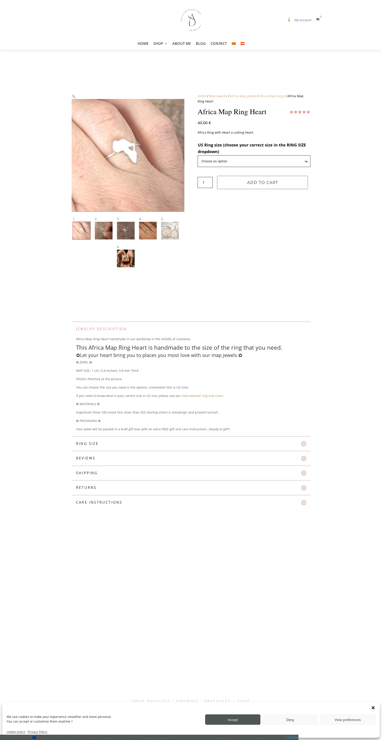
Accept (233, 719)
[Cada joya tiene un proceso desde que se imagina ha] (248, 659)
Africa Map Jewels (243, 96)
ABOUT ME (181, 44)
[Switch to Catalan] (234, 45)
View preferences (348, 719)
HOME (143, 44)
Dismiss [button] (292, 737)
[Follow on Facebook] (181, 692)
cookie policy (16, 732)
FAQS (244, 700)
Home (202, 96)
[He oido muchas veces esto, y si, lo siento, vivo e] (325, 659)
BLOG (201, 44)
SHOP (158, 44)
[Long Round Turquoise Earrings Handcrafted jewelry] (57, 659)
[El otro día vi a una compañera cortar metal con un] (210, 659)
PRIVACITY (217, 700)
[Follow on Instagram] (191, 692)
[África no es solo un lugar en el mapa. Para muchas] (286, 659)
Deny (290, 719)
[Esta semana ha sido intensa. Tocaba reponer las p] (19, 659)
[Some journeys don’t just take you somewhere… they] (172, 659)
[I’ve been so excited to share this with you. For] (134, 659)
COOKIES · (189, 700)
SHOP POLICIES (151, 700)
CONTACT (219, 44)
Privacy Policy (37, 732)
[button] (373, 708)
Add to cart (262, 182)
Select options (120, 601)
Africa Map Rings (272, 96)
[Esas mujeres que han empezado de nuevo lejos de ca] (363, 659)
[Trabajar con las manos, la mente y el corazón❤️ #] (95, 659)
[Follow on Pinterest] (201, 692)
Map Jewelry (218, 96)
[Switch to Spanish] (242, 45)
